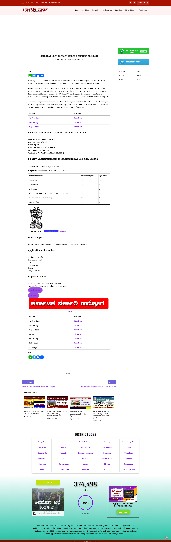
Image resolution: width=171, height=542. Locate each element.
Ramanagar (128, 464)
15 (56, 508)
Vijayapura (42, 458)
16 (58, 508)
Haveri (42, 469)
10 (48, 508)
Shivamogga (64, 464)
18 (61, 508)
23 (51, 511)
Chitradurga (64, 469)
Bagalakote (42, 453)
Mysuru (107, 464)
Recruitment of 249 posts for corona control (48, 3)
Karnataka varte (68, 59)
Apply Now (123, 508)
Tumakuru (128, 453)
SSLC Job (122, 71)
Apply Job (48, 482)
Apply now (143, 10)
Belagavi (42, 447)
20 (46, 511)
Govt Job (85, 10)
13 (53, 508)
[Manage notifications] (166, 537)
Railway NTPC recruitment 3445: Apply (78, 414)
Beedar (64, 447)
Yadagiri (85, 458)
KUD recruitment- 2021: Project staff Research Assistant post (101, 414)
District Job (129, 10)
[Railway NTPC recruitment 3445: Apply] (80, 402)
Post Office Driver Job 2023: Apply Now (34, 412)
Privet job (96, 10)
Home (77, 10)
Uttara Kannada (107, 458)
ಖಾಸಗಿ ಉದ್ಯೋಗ (34, 122)
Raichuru (107, 453)
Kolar (128, 447)
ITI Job (121, 75)
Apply (139, 71)
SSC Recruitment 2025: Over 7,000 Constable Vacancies (123, 499)
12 (51, 508)
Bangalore (42, 442)
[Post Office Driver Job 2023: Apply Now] (34, 402)
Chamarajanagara (85, 453)
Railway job (107, 10)
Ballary (107, 442)
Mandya (107, 469)
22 (49, 511)
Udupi (85, 464)
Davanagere (85, 447)
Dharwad (42, 464)
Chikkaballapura (85, 442)
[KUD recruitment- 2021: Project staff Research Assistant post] (103, 402)
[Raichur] (48, 515)
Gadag (63, 442)
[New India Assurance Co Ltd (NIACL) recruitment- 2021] (57, 402)
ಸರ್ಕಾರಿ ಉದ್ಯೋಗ (34, 118)
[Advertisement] (85, 29)
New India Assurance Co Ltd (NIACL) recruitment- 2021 (57, 413)
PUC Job (122, 80)
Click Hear (78, 118)
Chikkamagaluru (129, 442)
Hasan (63, 458)
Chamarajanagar (129, 469)
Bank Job (118, 10)
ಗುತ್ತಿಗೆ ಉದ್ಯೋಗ (34, 127)
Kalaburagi (107, 447)
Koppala (85, 469)
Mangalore (63, 453)
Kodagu (129, 458)
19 (44, 511)
